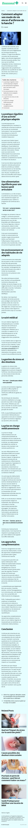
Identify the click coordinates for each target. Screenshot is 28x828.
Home (3, 10)
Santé (6, 27)
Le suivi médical (8, 95)
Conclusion (6, 108)
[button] (22, 3)
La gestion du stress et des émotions (11, 97)
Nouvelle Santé (23, 824)
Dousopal (7, 824)
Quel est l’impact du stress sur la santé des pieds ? (13, 731)
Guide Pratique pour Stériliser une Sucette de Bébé (12, 803)
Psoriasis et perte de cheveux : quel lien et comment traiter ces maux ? (13, 778)
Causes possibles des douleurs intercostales (11, 754)
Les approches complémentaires (8, 105)
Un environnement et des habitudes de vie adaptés (10, 92)
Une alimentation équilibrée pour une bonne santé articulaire (11, 87)
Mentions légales (5, 812)
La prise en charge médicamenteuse (9, 101)
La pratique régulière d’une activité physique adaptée (11, 83)
